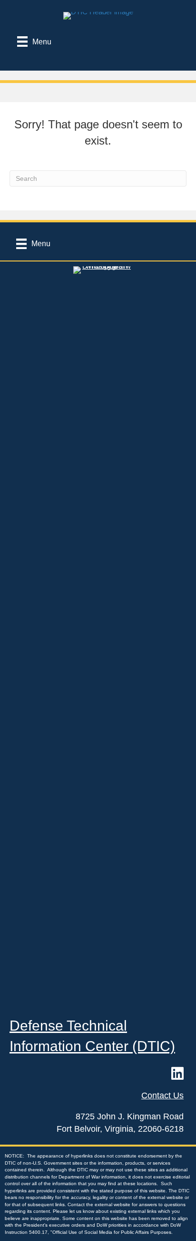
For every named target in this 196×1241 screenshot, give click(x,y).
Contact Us (162, 1095)
